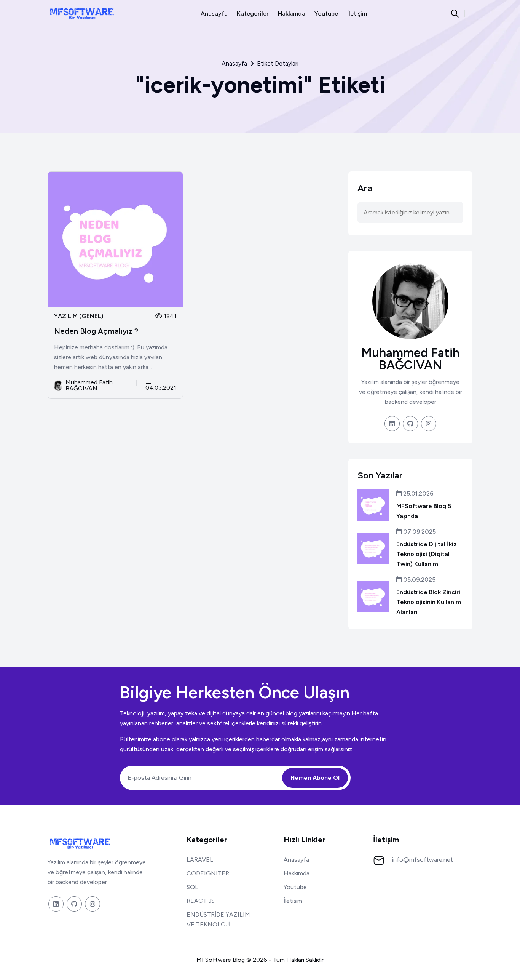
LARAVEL (200, 859)
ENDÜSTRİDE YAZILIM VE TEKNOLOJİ (218, 919)
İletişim (357, 13)
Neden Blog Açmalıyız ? (96, 331)
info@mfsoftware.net (422, 859)
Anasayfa (214, 13)
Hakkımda (291, 13)
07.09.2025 (419, 531)
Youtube (326, 13)
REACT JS (201, 900)
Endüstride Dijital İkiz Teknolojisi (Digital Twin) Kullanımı (426, 554)
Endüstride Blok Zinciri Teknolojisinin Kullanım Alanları (428, 602)
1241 (169, 316)
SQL (192, 887)
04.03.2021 (160, 387)
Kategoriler (253, 13)
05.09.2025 (418, 579)
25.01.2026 (418, 493)
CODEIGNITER (208, 873)
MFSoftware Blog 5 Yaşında (423, 511)
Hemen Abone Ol (315, 777)
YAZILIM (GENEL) (79, 316)
